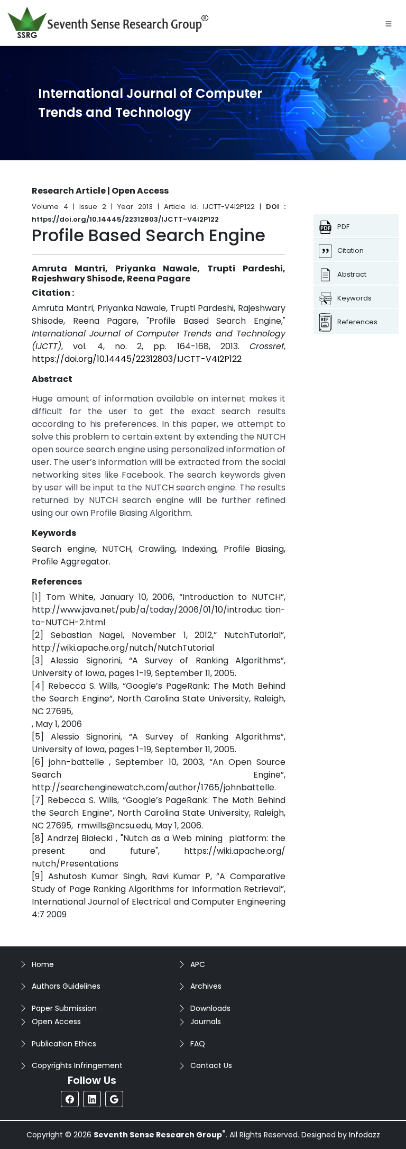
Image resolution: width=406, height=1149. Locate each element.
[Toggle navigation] (388, 23)
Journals (205, 1021)
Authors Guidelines (66, 986)
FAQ (197, 1043)
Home (43, 964)
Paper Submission (64, 1008)
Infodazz (364, 1134)
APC (197, 964)
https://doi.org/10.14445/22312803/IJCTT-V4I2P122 (137, 359)
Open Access (56, 1021)
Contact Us (211, 1065)
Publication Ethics (64, 1043)
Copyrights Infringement (77, 1065)
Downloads (210, 1008)
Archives (206, 986)
